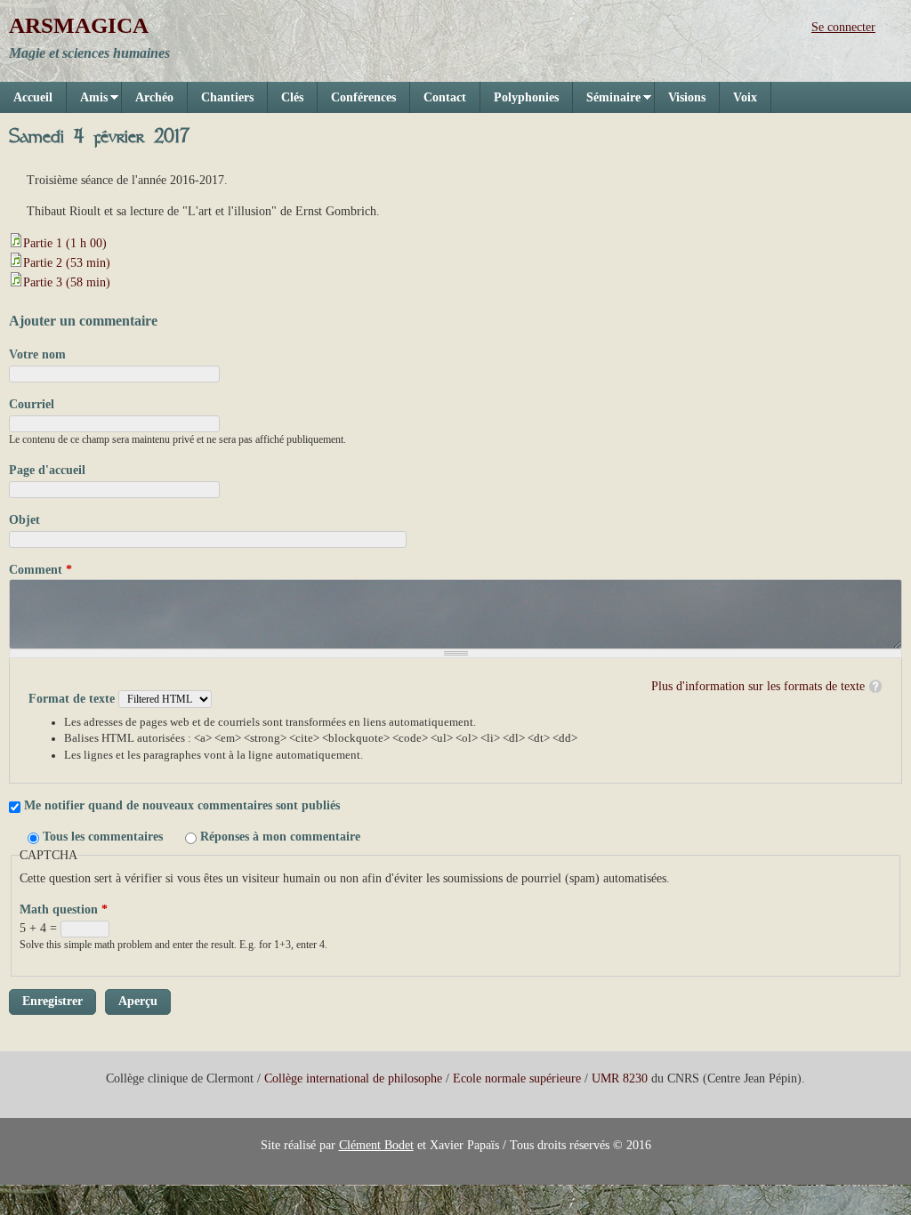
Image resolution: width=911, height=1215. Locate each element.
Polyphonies (526, 97)
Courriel (31, 404)
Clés (292, 97)
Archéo (154, 97)
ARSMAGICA (79, 25)
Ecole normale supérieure (517, 1078)
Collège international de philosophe (353, 1078)
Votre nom (37, 354)
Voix (745, 97)
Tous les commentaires (104, 836)
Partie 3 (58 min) (66, 282)
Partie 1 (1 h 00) (65, 243)
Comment (40, 569)
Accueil (32, 97)
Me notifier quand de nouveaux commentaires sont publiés (182, 805)
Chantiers (227, 97)
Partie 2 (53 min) (66, 263)
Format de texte (73, 698)
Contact (444, 97)
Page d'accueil (47, 470)
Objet (24, 520)
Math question (64, 909)
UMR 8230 (620, 1078)
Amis (87, 102)
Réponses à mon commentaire (280, 836)
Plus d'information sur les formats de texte (758, 686)
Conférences (363, 97)
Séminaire (607, 102)
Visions (686, 97)
